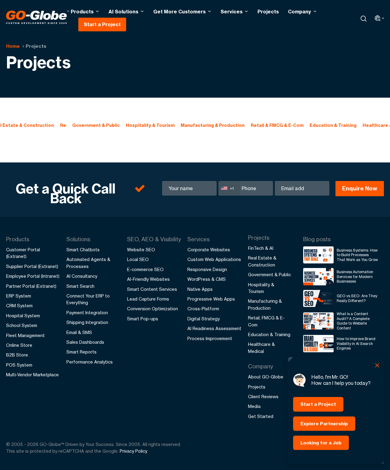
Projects (268, 12)
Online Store (19, 345)
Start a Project (102, 24)
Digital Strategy (203, 318)
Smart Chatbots (83, 249)
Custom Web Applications (214, 259)
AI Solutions (123, 12)
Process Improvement (209, 338)
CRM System (19, 305)
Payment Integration (87, 312)
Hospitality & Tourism (150, 125)
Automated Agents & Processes (88, 263)
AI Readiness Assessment (214, 328)
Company (299, 12)
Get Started (260, 416)
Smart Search (80, 286)
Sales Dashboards (85, 342)
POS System (19, 364)
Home (13, 46)
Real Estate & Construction (262, 261)
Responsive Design (207, 269)
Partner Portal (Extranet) (31, 286)
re (63, 125)
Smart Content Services (152, 289)
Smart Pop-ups (142, 318)
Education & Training (333, 125)
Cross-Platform (203, 308)
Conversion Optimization (152, 308)
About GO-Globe (265, 376)
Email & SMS (79, 332)
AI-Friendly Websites (148, 279)
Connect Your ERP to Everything (88, 299)
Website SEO (141, 249)
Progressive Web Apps (211, 298)
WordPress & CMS (206, 279)
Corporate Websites (208, 249)
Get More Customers (179, 12)
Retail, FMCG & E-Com (266, 321)
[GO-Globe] (37, 17)
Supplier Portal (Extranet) (32, 266)
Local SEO (138, 259)
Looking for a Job (321, 443)
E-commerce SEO (145, 269)
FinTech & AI (260, 248)
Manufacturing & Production (213, 125)
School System (21, 325)
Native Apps (200, 289)
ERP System (18, 295)
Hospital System (23, 315)
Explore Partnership (324, 423)
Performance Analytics (89, 361)
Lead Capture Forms (148, 298)
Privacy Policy (133, 451)
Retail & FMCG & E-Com (277, 125)
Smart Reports (81, 351)
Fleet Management (25, 335)
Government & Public (96, 125)
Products (82, 12)
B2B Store (17, 354)
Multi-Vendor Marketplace (32, 374)
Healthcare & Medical (261, 347)
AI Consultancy (81, 276)
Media (254, 406)
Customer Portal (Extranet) (23, 253)
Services (232, 12)
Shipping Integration (87, 322)
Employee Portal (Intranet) (32, 276)
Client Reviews (263, 396)
